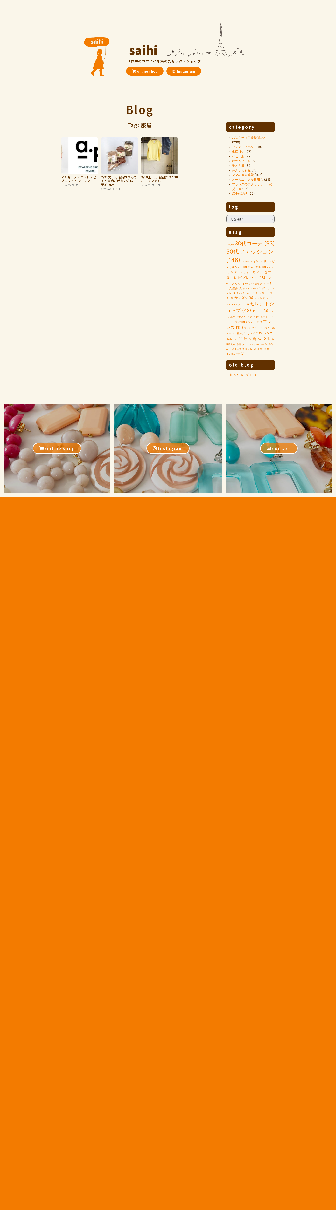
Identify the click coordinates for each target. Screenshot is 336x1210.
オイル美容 (255, 283)
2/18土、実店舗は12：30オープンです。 (159, 179)
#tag (235, 232)
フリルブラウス (253, 328)
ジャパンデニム (263, 298)
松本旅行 (238, 349)
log (234, 207)
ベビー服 (238, 156)
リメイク (255, 333)
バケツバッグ (245, 317)
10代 (230, 244)
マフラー (269, 328)
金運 (261, 349)
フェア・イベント (244, 147)
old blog (241, 365)
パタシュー (262, 316)
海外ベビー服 (241, 161)
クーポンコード (252, 288)
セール (260, 311)
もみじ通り (257, 267)
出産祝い (238, 152)
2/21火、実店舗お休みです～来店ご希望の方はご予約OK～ (119, 181)
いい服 (265, 261)
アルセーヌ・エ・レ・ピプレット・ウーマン (78, 179)
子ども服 (238, 165)
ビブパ (238, 322)
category (242, 127)
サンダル (243, 298)
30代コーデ (255, 243)
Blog (140, 109)
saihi (143, 49)
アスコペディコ (244, 272)
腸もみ (250, 349)
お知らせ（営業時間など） (250, 138)
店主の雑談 (240, 193)
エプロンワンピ (239, 283)
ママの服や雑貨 (243, 175)
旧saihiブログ (244, 375)
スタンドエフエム (237, 304)
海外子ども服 (241, 170)
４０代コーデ (235, 353)
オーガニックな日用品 (247, 179)
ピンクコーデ (254, 322)
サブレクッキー (245, 293)
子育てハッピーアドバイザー (252, 344)
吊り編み (257, 338)
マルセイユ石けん (236, 333)
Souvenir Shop (250, 261)
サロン (260, 293)
